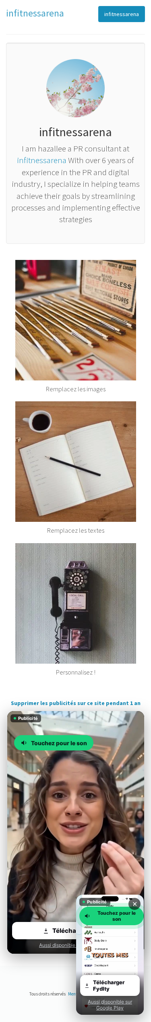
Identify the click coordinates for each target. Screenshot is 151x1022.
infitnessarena (121, 14)
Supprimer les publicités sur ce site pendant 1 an (76, 703)
